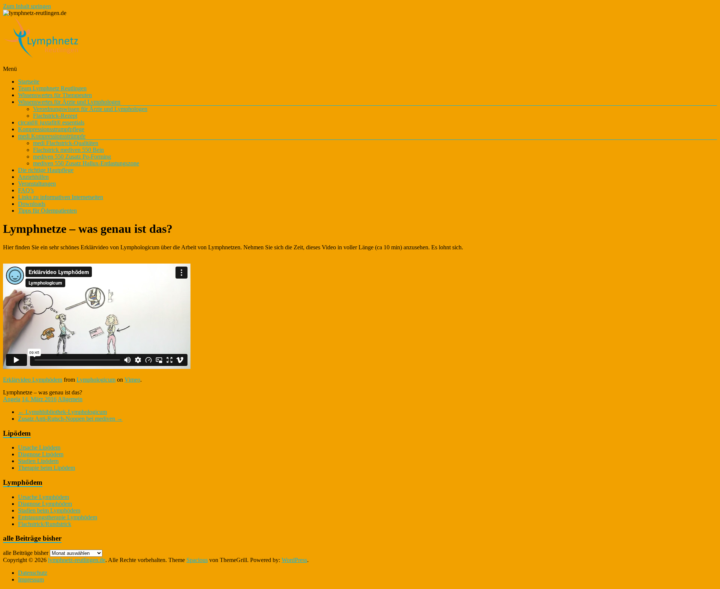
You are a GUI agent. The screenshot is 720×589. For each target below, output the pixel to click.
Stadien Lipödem (38, 461)
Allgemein (70, 399)
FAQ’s (26, 190)
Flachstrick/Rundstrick (44, 524)
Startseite (28, 81)
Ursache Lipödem (39, 447)
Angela (11, 399)
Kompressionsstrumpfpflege (51, 129)
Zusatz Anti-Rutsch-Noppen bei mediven (70, 418)
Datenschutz (32, 573)
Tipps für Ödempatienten (47, 210)
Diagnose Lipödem (40, 454)
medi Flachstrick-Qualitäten (65, 143)
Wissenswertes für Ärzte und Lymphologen (69, 102)
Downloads (31, 204)
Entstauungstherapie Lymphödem (57, 517)
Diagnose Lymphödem (45, 504)
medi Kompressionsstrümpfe (52, 136)
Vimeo (132, 379)
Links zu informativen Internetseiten (60, 197)
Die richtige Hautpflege (46, 170)
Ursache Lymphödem (43, 497)
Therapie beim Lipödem (46, 468)
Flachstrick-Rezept (55, 115)
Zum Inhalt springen (27, 6)
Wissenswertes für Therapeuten (55, 95)
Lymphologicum (96, 379)
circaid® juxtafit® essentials (51, 122)
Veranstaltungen (37, 183)
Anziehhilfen (33, 177)
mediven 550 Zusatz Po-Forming (72, 156)
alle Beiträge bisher (25, 553)
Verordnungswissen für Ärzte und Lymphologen (90, 109)
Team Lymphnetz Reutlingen (52, 88)
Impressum (31, 579)
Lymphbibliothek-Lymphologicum (62, 412)
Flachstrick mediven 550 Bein (68, 150)
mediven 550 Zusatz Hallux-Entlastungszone (86, 163)
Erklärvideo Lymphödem (32, 379)
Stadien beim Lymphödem (49, 510)
